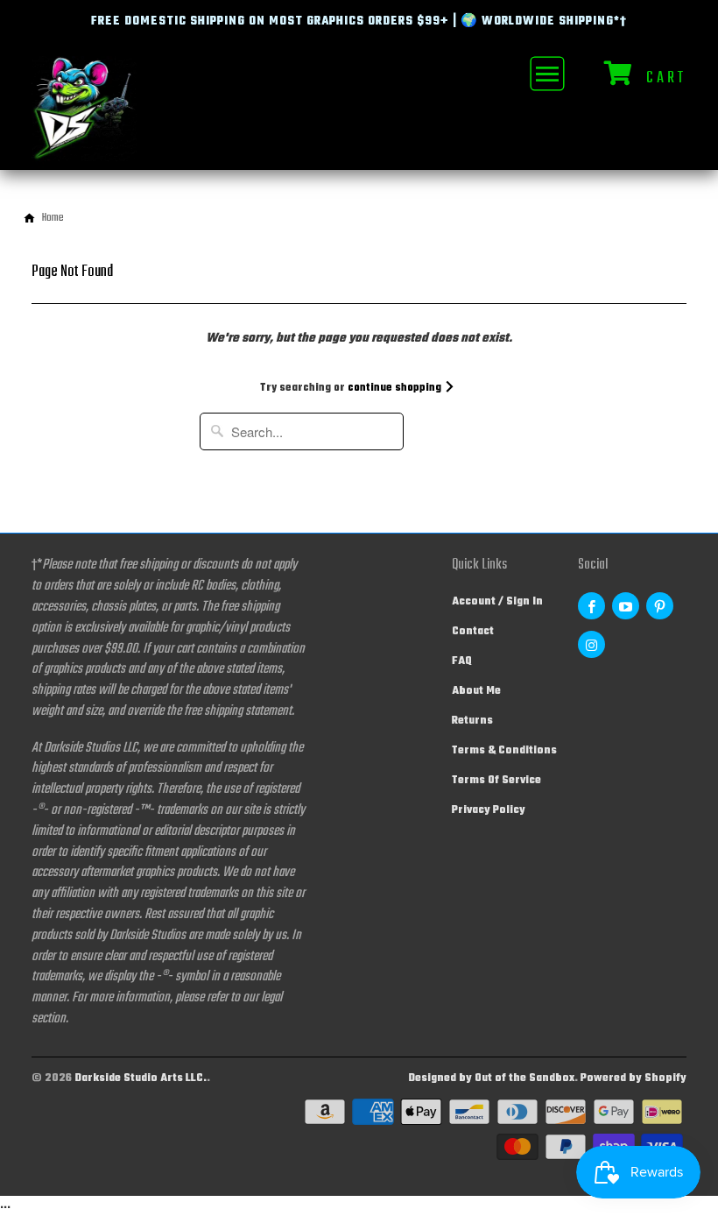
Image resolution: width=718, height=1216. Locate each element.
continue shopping (396, 388)
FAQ (462, 661)
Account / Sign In (497, 602)
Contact (473, 631)
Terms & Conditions (504, 751)
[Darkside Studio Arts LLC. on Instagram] (591, 644)
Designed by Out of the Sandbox (491, 1078)
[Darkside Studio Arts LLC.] (84, 112)
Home (53, 218)
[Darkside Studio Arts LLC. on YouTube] (625, 605)
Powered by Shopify (633, 1078)
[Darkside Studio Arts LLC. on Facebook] (591, 605)
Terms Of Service (496, 780)
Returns (472, 721)
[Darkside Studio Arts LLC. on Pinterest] (659, 605)
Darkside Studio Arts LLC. (140, 1078)
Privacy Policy (488, 810)
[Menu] (545, 73)
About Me (476, 691)
